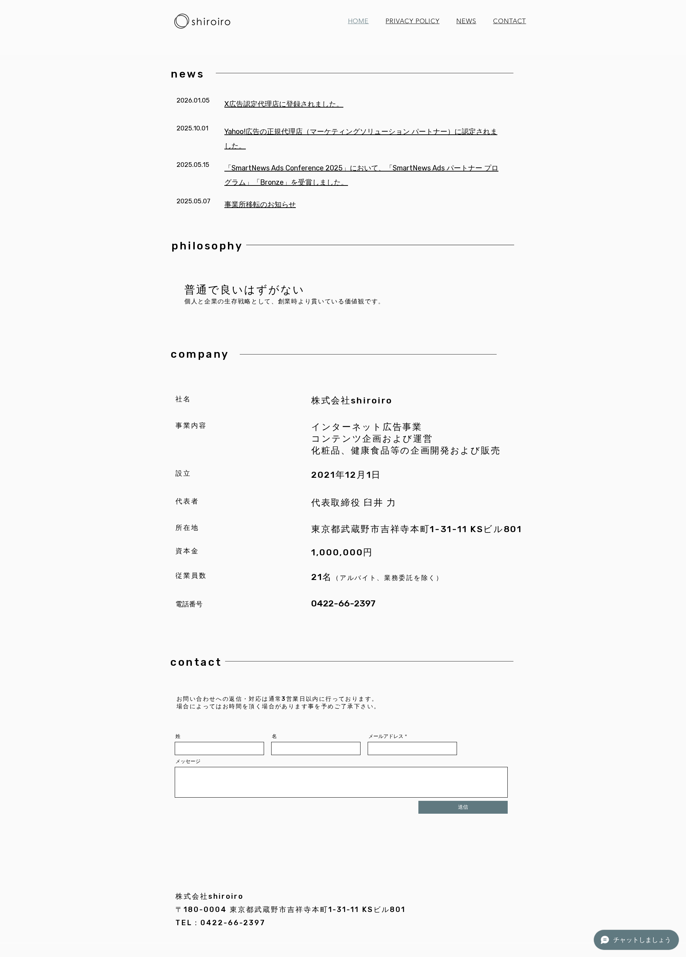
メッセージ (187, 761)
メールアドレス (385, 736)
